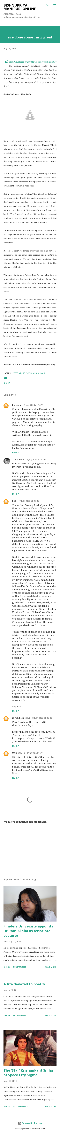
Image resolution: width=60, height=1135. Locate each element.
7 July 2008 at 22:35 (29, 501)
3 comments (19, 966)
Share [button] (6, 383)
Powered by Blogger (31, 1123)
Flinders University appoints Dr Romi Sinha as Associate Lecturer (28, 931)
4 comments (19, 1015)
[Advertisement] (30, 848)
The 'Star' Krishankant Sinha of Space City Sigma (28, 1072)
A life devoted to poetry (24, 984)
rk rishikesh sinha (21, 717)
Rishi (14, 501)
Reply (15, 452)
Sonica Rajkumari (35, 373)
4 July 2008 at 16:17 (33, 405)
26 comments (20, 1106)
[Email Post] (5, 379)
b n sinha (17, 405)
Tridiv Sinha (18, 459)
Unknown (17, 752)
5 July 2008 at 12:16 (36, 459)
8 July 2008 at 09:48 (42, 717)
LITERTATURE (18, 373)
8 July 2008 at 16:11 (34, 752)
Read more (51, 966)
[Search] (48, 5)
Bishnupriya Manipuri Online (19, 7)
